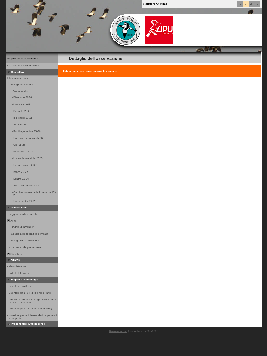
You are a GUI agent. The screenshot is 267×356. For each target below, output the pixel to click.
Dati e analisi (20, 91)
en (240, 4)
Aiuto (13, 220)
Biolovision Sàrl (118, 331)
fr (257, 4)
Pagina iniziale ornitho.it (22, 58)
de (251, 4)
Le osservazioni (19, 78)
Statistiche (16, 254)
